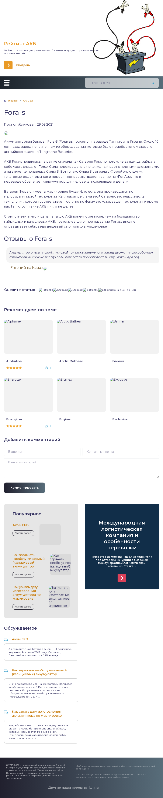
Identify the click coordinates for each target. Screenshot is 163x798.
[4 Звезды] (90, 290)
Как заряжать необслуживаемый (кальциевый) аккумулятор (29, 561)
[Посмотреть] (122, 578)
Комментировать (24, 488)
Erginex (65, 419)
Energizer (14, 419)
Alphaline (14, 361)
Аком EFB (20, 525)
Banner (118, 361)
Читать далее (23, 533)
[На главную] (35, 21)
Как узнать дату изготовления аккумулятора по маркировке (27, 593)
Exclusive (120, 419)
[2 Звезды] (60, 290)
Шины (94, 787)
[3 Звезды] (75, 290)
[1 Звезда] (46, 290)
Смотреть (23, 65)
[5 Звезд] (104, 290)
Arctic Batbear (71, 361)
